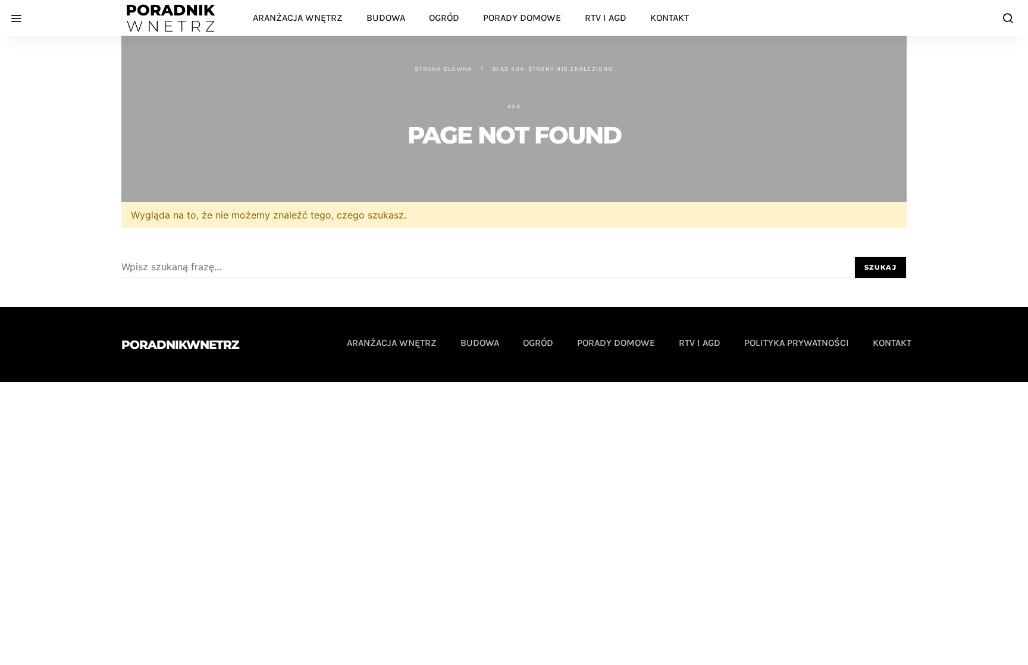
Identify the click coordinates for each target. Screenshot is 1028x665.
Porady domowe (522, 17)
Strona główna (443, 69)
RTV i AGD (605, 17)
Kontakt (669, 17)
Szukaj (880, 267)
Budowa (385, 17)
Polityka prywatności (796, 342)
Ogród (444, 17)
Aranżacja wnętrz (298, 17)
